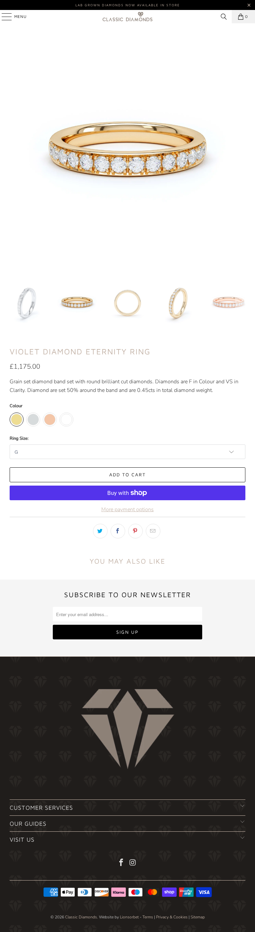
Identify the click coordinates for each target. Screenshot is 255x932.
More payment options (127, 509)
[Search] (223, 16)
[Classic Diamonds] (127, 16)
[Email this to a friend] (153, 531)
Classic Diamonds (81, 917)
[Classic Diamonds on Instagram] (133, 863)
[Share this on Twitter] (100, 531)
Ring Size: (19, 438)
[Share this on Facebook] (118, 531)
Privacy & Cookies (172, 917)
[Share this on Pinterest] (135, 531)
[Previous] (14, 151)
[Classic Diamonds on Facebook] (122, 863)
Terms (147, 917)
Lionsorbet (129, 917)
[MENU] (3, 16)
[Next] (240, 151)
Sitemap (198, 917)
